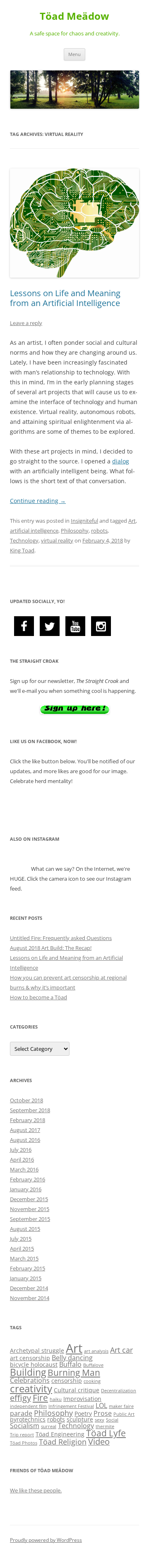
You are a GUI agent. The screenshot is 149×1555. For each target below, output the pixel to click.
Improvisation (82, 1399)
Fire (40, 1397)
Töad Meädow (74, 16)
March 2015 (24, 1258)
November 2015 (29, 1209)
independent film (28, 1406)
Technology (24, 540)
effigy (20, 1397)
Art (132, 520)
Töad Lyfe (106, 1433)
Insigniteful (84, 520)
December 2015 (29, 1199)
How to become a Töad (38, 997)
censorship (66, 1380)
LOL (101, 1405)
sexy (99, 1420)
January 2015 (25, 1278)
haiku (56, 1399)
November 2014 (29, 1298)
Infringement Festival (71, 1406)
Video (99, 1441)
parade (21, 1413)
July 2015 (20, 1238)
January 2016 (25, 1189)
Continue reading (38, 501)
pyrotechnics (28, 1419)
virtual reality (57, 540)
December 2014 (29, 1288)
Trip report (22, 1435)
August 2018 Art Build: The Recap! (50, 948)
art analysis (96, 1351)
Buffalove (93, 1365)
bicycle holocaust (34, 1364)
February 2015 (27, 1268)
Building (28, 1372)
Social (112, 1420)
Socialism (24, 1425)
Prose (103, 1413)
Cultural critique (76, 1390)
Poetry (83, 1413)
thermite (105, 1426)
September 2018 (30, 1110)
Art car (121, 1350)
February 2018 (27, 1120)
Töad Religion (63, 1442)
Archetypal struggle (37, 1350)
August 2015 (25, 1228)
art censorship (30, 1358)
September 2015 (30, 1219)
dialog (120, 461)
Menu (74, 54)
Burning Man (74, 1372)
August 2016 (25, 1139)
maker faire (121, 1406)
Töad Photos (23, 1443)
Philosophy (75, 530)
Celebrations (30, 1380)
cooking (92, 1381)
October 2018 (26, 1100)
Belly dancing (72, 1357)
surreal (48, 1426)
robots (99, 530)
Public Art (124, 1414)
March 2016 (24, 1169)
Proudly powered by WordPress (46, 1539)
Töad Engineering (60, 1434)
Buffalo (70, 1364)
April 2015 (22, 1248)
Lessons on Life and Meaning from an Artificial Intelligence (65, 298)
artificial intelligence (34, 530)
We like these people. (36, 1490)
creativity (31, 1388)
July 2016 (20, 1149)
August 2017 (25, 1130)
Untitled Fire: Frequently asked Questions (61, 938)
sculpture (80, 1419)
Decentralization (118, 1391)
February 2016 (27, 1179)
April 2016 (22, 1159)
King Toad (22, 550)
